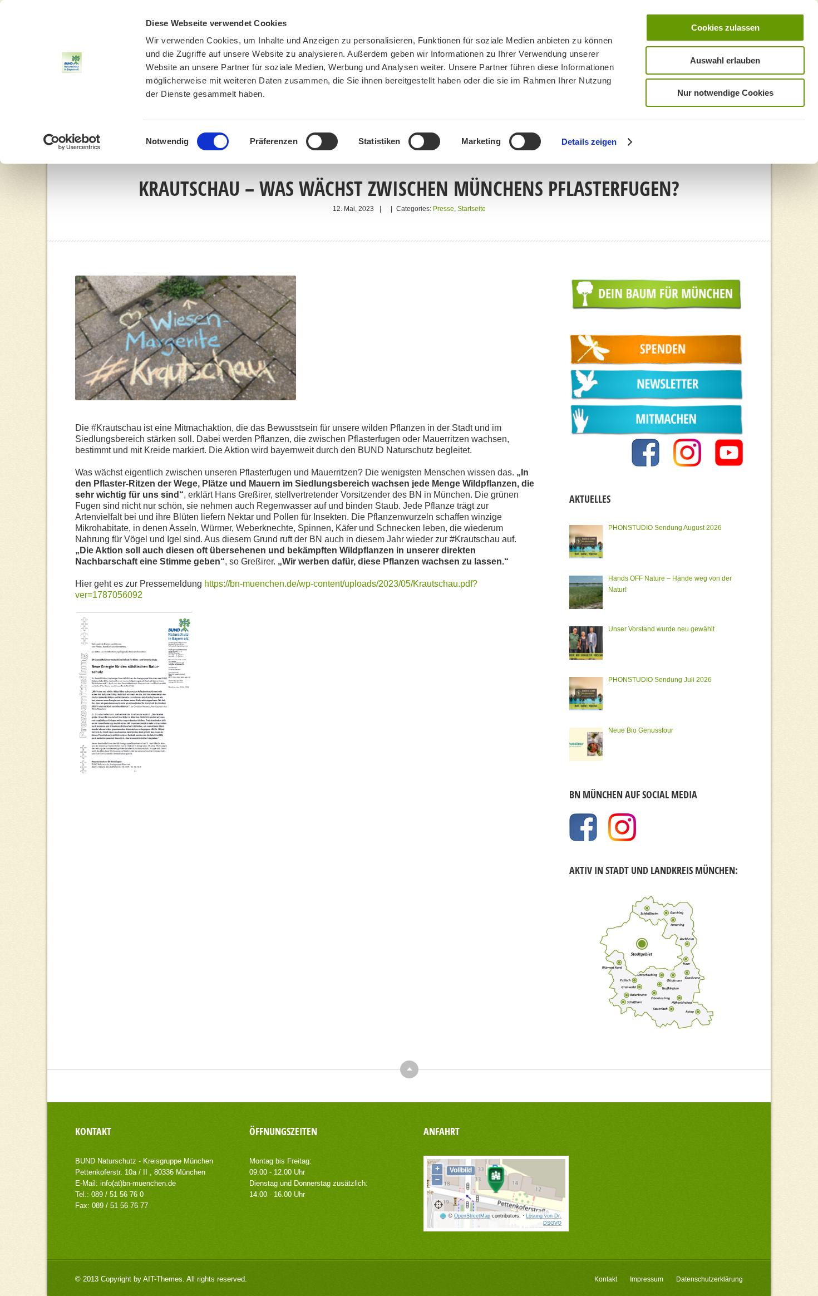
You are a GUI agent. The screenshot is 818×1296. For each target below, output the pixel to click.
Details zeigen (589, 141)
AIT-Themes (163, 1279)
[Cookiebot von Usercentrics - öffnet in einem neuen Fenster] (72, 142)
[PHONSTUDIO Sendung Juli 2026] (586, 693)
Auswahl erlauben (725, 60)
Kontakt (605, 1279)
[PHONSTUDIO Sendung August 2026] (586, 541)
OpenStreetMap (472, 1216)
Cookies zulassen (725, 27)
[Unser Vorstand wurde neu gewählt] (586, 643)
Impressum (646, 1279)
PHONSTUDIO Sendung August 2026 (665, 528)
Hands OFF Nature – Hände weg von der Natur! (670, 584)
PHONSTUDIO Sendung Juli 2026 (660, 680)
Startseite (471, 209)
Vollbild (461, 1170)
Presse (443, 209)
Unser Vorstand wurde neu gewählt (661, 629)
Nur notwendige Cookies (725, 92)
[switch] (322, 141)
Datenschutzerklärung (709, 1279)
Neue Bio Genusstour (640, 730)
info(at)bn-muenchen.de (138, 1183)
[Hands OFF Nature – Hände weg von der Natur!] (586, 592)
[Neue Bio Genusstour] (586, 744)
